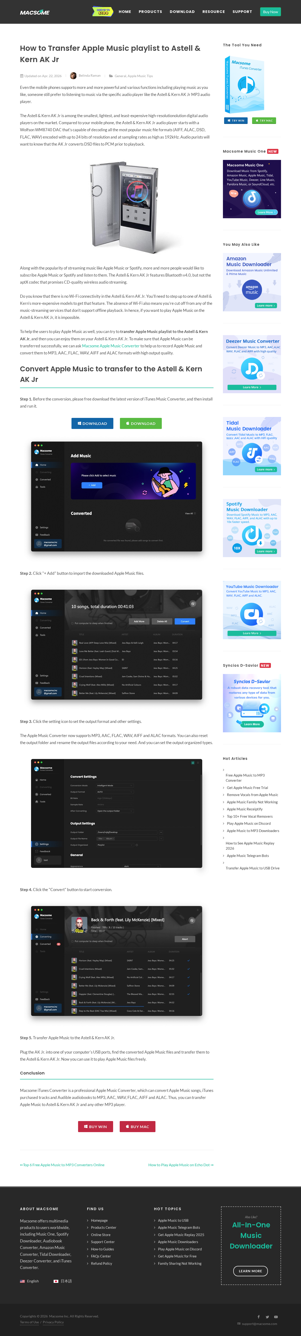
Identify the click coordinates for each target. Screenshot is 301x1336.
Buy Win (98, 1126)
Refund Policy (101, 1263)
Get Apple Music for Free (177, 1256)
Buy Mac (140, 1126)
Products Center (103, 1227)
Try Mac (266, 120)
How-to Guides (102, 1249)
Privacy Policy (53, 1322)
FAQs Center (101, 1256)
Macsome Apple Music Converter (111, 346)
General (120, 76)
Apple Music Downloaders (178, 1242)
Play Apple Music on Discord (180, 1249)
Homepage (99, 1220)
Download (95, 423)
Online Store (101, 1235)
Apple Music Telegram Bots (179, 1227)
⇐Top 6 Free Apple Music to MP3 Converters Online (62, 1164)
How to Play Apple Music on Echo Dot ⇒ (181, 1164)
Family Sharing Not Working (180, 1263)
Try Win (238, 120)
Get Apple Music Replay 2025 (181, 1235)
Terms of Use (29, 1322)
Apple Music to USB (173, 1220)
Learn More (250, 1271)
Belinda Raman (90, 75)
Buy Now (270, 11)
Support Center (103, 1242)
